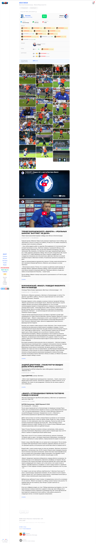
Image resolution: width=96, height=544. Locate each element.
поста (35, 60)
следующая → (33, 8)
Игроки (5, 258)
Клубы (5, 262)
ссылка (24, 279)
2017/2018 (23, 3)
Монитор (5, 277)
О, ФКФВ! (5, 282)
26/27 (5, 254)
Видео (5, 265)
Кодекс (4, 281)
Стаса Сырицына (27, 528)
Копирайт (5, 284)
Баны (5, 280)
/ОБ (5, 274)
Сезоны (5, 256)
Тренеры (4, 260)
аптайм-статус (22, 527)
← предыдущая (24, 8)
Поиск (5, 278)
